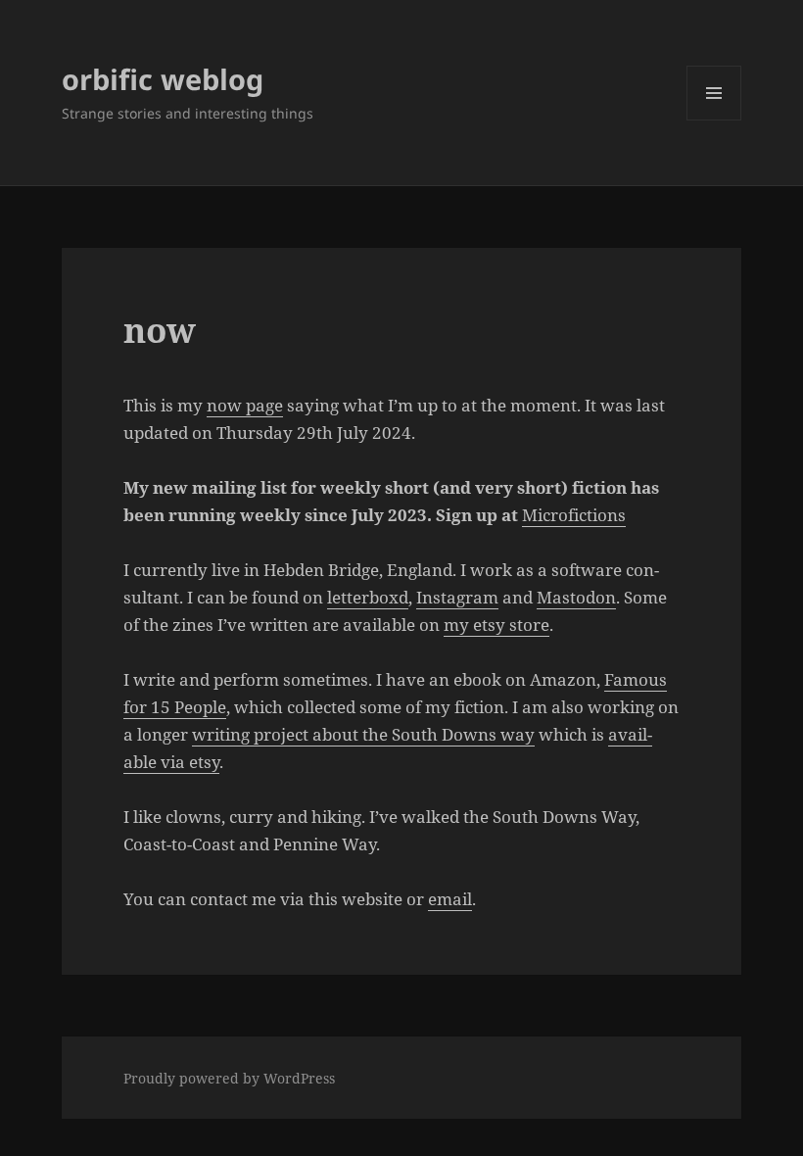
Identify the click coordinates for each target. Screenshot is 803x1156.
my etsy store (496, 624)
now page (245, 405)
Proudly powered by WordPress (229, 1078)
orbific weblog (162, 79)
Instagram (457, 597)
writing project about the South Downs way (363, 734)
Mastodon (576, 597)
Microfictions (574, 515)
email (450, 899)
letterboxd (367, 597)
